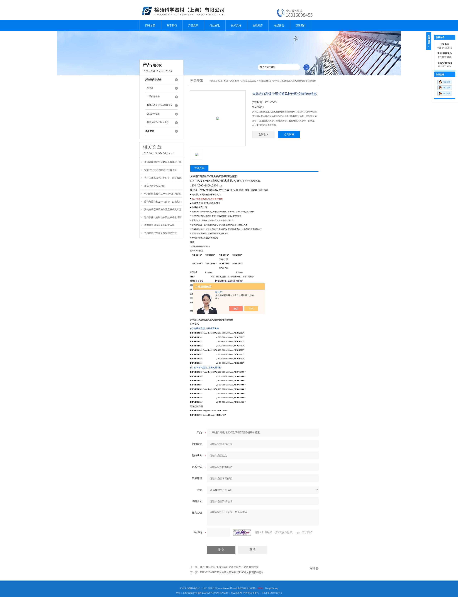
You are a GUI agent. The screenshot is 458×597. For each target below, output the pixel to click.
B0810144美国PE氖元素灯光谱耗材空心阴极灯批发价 (229, 567)
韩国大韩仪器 (153, 113)
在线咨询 (263, 134)
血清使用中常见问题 (154, 185)
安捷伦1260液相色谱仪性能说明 (160, 170)
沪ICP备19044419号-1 (272, 593)
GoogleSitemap (271, 588)
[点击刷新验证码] (242, 532)
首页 (226, 81)
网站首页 (150, 25)
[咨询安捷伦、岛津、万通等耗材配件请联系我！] (444, 86)
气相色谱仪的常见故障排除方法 (160, 233)
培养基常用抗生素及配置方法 (159, 225)
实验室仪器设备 (248, 81)
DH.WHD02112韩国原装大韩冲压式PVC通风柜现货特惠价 (232, 572)
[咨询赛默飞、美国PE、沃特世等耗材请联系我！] (444, 81)
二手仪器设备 (153, 96)
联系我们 (301, 25)
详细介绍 (199, 168)
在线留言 (279, 25)
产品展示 (193, 25)
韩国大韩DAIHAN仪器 (158, 122)
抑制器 (150, 88)
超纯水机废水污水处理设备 (160, 105)
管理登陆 (247, 593)
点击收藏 (289, 134)
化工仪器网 (236, 593)
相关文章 (152, 147)
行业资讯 (215, 25)
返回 (312, 568)
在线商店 (258, 25)
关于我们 (172, 25)
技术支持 (236, 25)
